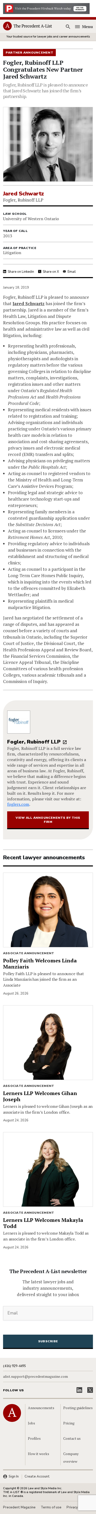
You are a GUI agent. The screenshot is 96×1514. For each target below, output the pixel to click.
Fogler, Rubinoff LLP (34, 741)
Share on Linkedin (21, 271)
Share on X (51, 271)
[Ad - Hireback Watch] (46, 8)
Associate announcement (28, 953)
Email (72, 271)
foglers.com (18, 804)
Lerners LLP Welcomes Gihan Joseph (40, 1096)
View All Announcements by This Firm (48, 820)
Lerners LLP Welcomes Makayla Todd (43, 1223)
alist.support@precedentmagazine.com (35, 1376)
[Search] (68, 26)
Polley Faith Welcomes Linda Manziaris (40, 963)
